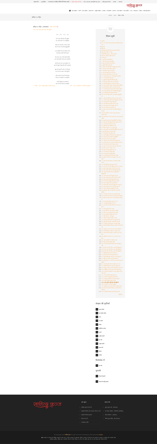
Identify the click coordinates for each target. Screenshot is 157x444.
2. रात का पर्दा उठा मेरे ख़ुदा (107, 61)
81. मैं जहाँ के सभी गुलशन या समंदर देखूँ (110, 223)
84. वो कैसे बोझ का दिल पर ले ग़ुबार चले (110, 231)
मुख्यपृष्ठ (110, 15)
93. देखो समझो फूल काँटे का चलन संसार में (111, 256)
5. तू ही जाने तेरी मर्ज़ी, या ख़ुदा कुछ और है (110, 67)
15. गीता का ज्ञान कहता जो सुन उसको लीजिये (111, 85)
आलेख (104, 10)
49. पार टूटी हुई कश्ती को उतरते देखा (109, 155)
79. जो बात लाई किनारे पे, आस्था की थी (110, 219)
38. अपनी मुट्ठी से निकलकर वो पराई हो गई (111, 135)
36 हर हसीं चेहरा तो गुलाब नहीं (108, 131)
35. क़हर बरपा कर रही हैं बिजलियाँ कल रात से (111, 129)
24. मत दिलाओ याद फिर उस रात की (109, 103)
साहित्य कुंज (67, 434)
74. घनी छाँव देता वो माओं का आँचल (109, 210)
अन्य (131, 10)
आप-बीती (101, 320)
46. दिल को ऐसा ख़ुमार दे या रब (108, 149)
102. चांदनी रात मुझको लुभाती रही (109, 277)
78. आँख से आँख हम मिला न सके (109, 218)
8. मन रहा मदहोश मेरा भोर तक (108, 72)
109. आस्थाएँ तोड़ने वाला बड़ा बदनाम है (110, 291)
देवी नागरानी (54, 27)
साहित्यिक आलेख (102, 328)
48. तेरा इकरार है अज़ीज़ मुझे (108, 153)
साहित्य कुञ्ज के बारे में (106, 1)
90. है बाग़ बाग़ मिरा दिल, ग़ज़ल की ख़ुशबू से (111, 247)
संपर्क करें (120, 1)
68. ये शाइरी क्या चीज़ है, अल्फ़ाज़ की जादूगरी (111, 195)
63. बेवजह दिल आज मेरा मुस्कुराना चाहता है (111, 184)
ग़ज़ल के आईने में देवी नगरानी (108, 55)
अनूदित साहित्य (98, 10)
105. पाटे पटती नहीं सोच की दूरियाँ (42, 30)
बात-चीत (100, 340)
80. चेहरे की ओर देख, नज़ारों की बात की (110, 221)
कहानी (100, 332)
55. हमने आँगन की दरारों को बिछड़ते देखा (110, 170)
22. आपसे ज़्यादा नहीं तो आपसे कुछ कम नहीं (111, 100)
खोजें (149, 10)
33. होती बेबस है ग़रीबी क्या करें (108, 125)
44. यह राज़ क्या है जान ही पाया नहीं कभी (111, 146)
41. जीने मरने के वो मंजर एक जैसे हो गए (110, 140)
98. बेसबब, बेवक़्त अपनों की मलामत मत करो (111, 267)
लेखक (144, 10)
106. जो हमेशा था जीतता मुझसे (108, 284)
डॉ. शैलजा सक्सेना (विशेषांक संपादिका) (114, 411)
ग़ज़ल (100, 317)
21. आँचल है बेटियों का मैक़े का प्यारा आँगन (111, 98)
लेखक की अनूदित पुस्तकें (103, 381)
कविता (100, 324)
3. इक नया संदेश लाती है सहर (108, 63)
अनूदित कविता (101, 343)
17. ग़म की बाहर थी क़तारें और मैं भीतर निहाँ (111, 89)
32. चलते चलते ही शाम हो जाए (108, 124)
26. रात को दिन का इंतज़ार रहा (108, 107)
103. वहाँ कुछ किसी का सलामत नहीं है (110, 278)
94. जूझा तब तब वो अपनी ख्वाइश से (109, 258)
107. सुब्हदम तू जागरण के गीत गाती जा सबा (111, 286)
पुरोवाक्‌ (103, 48)
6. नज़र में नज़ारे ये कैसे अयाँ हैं (108, 68)
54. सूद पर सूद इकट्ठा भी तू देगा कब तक (110, 168)
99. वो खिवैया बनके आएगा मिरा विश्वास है (111, 269)
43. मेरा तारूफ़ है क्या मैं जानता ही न (109, 144)
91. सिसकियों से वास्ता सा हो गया (109, 253)
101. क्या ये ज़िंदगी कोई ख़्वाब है (108, 275)
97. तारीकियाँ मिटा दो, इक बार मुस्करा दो (110, 265)
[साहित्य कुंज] (134, 5)
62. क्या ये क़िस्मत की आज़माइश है (109, 183)
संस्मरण (115, 10)
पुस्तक (115, 15)
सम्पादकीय (109, 10)
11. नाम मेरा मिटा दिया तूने (107, 78)
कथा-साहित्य (85, 10)
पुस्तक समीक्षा (101, 309)
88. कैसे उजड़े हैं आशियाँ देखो (108, 242)
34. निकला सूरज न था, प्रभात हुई (109, 127)
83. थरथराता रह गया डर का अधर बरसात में (111, 229)
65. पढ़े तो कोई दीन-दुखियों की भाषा (109, 188)
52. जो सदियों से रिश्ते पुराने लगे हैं (109, 164)
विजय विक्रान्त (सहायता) (111, 415)
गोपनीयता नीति (84, 422)
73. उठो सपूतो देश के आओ (107, 208)
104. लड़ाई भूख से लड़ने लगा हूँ (108, 280)
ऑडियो (100, 355)
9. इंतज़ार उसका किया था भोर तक (109, 74)
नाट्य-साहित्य (127, 10)
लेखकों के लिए (36, 1)
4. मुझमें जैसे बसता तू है (106, 65)
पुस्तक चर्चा (101, 347)
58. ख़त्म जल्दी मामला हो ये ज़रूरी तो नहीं (110, 177)
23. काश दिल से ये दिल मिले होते (108, 102)
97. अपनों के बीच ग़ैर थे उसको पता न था (110, 264)
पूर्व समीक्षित (43, 1)
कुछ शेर (103, 46)
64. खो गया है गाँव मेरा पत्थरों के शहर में (110, 186)
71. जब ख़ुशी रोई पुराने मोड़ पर (108, 203)
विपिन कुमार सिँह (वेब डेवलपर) (112, 418)
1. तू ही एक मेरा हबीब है (106, 59)
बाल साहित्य (120, 10)
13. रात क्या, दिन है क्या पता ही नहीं (109, 81)
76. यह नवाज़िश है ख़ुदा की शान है (109, 214)
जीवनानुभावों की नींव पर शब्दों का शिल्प (110, 50)
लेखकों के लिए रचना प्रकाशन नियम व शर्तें (90, 411)
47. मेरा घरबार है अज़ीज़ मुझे (107, 151)
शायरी (80, 10)
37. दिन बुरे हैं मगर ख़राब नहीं (108, 133)
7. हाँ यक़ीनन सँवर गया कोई (107, 70)
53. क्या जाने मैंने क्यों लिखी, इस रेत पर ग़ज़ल (111, 166)
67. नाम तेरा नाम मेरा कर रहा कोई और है (110, 194)
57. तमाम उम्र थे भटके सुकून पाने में (109, 175)
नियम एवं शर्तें (84, 418)
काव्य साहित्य (75, 10)
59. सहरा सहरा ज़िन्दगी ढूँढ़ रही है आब (110, 179)
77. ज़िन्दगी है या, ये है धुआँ (107, 216)
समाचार (114, 1)
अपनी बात (103, 57)
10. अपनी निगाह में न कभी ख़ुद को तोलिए (111, 76)
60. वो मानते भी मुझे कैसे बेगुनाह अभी (110, 181)
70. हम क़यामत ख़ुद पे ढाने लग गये (109, 201)
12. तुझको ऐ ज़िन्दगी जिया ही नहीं (109, 79)
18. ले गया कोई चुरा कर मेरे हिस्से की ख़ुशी (111, 91)
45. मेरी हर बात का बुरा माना (108, 148)
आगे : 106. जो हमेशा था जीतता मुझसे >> (81, 86)
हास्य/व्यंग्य (92, 10)
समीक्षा (141, 10)
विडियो (100, 351)
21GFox (100, 434)
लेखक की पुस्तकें (102, 376)
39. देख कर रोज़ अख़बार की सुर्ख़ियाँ (109, 137)
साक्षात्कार (136, 10)
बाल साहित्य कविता (102, 313)
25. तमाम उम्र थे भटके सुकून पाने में (109, 105)
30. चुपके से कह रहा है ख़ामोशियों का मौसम (111, 120)
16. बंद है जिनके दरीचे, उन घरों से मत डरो (110, 87)
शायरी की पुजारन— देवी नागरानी (109, 54)
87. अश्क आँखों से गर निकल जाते (109, 240)
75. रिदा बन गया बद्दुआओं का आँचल (109, 212)
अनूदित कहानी (101, 336)
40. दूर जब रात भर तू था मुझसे (108, 138)
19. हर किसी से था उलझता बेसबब (109, 92)
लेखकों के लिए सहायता (86, 415)
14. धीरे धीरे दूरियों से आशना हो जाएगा (110, 83)
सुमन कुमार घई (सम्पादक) (111, 407)
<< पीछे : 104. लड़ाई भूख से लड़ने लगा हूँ (44, 86)
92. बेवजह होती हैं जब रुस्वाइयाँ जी (109, 254)
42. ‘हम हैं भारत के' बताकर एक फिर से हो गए (111, 142)
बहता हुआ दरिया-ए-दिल (106, 52)
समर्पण (103, 41)
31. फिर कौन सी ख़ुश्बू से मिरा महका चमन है (111, 122)
